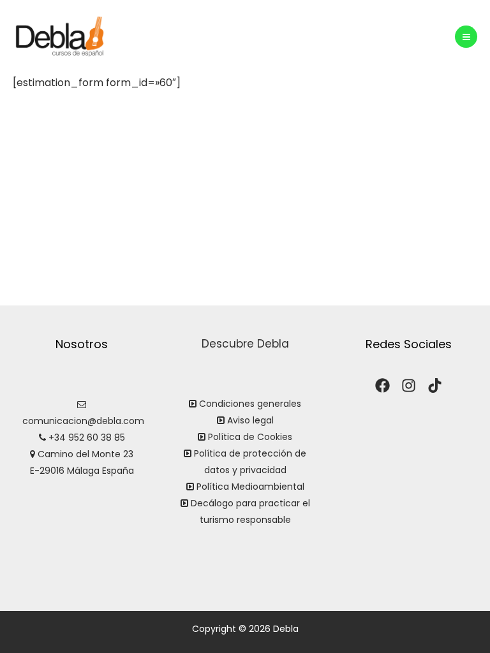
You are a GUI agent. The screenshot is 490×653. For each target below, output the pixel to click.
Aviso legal (250, 420)
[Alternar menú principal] (466, 37)
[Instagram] (408, 385)
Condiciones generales (249, 403)
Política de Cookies (250, 436)
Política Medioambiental (250, 486)
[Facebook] (382, 385)
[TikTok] (434, 385)
